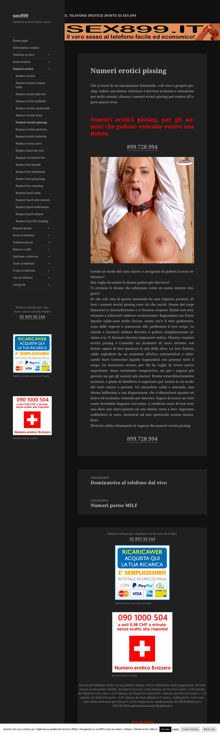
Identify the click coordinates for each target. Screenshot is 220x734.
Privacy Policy (142, 722)
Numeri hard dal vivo (30, 150)
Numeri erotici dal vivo (31, 94)
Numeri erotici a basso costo (30, 85)
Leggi (175, 729)
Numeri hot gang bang (30, 179)
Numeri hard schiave (29, 214)
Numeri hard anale (28, 193)
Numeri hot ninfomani (30, 172)
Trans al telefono (24, 270)
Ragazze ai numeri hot (30, 158)
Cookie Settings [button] (190, 729)
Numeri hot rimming (29, 186)
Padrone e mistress (25, 256)
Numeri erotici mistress (31, 129)
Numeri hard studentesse (32, 207)
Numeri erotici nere (29, 143)
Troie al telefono (24, 263)
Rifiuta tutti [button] (209, 729)
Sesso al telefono (24, 235)
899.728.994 (142, 146)
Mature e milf (22, 249)
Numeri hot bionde (28, 165)
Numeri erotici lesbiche (31, 136)
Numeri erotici (23, 69)
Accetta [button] (165, 729)
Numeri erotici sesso (29, 115)
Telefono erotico (23, 55)
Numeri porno (22, 228)
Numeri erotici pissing (31, 122)
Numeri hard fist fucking (32, 221)
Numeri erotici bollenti (31, 101)
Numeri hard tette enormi (33, 200)
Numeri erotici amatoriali (33, 108)
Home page (20, 41)
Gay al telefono (22, 277)
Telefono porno (23, 242)
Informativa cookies (26, 48)
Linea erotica (21, 62)
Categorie (19, 285)
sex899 (20, 15)
